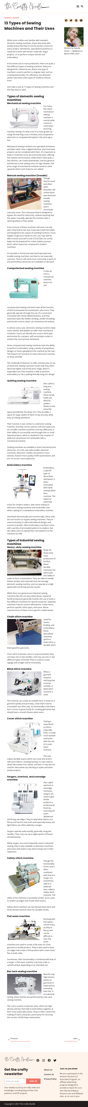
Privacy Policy (50, 1079)
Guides (16, 18)
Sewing (7, 18)
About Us (48, 1070)
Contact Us (49, 1074)
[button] (78, 6)
